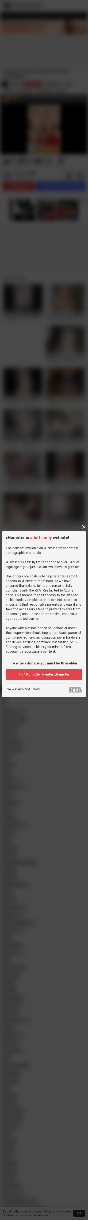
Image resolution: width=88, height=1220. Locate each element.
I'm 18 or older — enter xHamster (44, 674)
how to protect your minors (23, 688)
